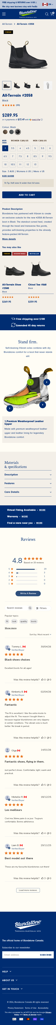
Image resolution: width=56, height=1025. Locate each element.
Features (9, 483)
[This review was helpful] (42, 679)
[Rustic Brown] (5, 132)
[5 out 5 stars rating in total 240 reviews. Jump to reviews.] (34, 297)
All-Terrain (7, 24)
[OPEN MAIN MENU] (4, 14)
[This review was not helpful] (48, 679)
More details (9, 239)
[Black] (18, 132)
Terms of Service (29, 1014)
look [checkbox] (14, 621)
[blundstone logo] (28, 14)
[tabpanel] (28, 429)
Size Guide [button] (8, 176)
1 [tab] (30, 382)
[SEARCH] (47, 14)
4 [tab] (42, 405)
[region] (27, 569)
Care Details (11, 492)
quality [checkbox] (23, 621)
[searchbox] (16, 608)
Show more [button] (10, 628)
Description (11, 474)
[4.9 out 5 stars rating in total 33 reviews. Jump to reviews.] (8, 297)
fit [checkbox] (7, 621)
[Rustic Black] (11, 132)
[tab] (20, 141)
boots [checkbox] (33, 621)
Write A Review (28, 593)
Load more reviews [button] (28, 890)
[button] (28, 119)
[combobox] (40, 634)
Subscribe (46, 955)
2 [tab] (46, 382)
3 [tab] (9, 408)
